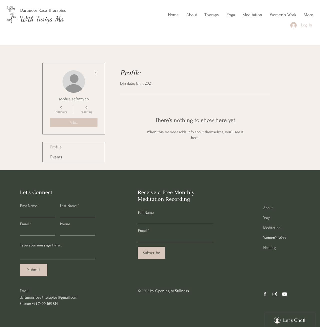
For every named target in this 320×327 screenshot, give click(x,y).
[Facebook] (265, 294)
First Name (28, 206)
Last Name (68, 206)
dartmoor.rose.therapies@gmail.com (48, 297)
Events (56, 157)
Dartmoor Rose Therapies (43, 10)
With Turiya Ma (42, 18)
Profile (56, 147)
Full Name (146, 213)
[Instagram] (275, 294)
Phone (65, 224)
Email (24, 224)
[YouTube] (285, 294)
